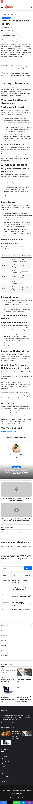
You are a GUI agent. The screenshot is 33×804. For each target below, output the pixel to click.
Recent (16, 575)
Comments (27, 575)
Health (4, 645)
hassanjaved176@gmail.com (13, 722)
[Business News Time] (9, 6)
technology (5, 653)
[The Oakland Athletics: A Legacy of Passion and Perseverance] (8, 549)
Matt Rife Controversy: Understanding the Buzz (8, 541)
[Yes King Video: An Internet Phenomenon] (6, 583)
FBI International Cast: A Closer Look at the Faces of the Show (21, 610)
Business (4, 633)
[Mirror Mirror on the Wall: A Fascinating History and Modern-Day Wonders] (24, 549)
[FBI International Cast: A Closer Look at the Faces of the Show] (6, 614)
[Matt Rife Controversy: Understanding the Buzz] (8, 535)
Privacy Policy (16, 790)
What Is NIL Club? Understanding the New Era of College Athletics (21, 595)
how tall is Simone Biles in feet (12, 372)
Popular (5, 575)
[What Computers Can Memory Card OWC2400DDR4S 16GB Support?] (8, 690)
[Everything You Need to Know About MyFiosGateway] (6, 590)
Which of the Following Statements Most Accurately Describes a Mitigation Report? (24, 698)
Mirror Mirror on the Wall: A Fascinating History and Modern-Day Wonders (24, 558)
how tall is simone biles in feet (16, 437)
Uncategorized (10, 14)
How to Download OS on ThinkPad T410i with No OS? (24, 679)
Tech (3, 650)
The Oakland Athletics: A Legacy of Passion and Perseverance (8, 556)
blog (3, 630)
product (4, 648)
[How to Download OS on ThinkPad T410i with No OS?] (24, 672)
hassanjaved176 (7, 27)
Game (3, 643)
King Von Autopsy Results (8, 431)
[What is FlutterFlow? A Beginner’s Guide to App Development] (5, 68)
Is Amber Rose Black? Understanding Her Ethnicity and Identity (21, 603)
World (3, 658)
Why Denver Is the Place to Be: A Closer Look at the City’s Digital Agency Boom (8, 680)
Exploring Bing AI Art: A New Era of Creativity (23, 541)
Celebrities (5, 635)
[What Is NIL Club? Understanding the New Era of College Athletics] (5, 75)
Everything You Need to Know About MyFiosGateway (20, 588)
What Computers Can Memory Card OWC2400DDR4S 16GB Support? (7, 698)
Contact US (8, 790)
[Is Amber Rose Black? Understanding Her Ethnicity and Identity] (6, 604)
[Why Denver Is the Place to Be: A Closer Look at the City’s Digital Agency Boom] (8, 672)
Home (4, 14)
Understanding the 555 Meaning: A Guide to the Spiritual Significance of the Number (16, 472)
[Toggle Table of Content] (17, 35)
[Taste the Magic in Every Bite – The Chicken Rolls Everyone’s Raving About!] (6, 733)
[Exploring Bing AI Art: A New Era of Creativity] (24, 535)
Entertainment (6, 638)
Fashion (4, 640)
